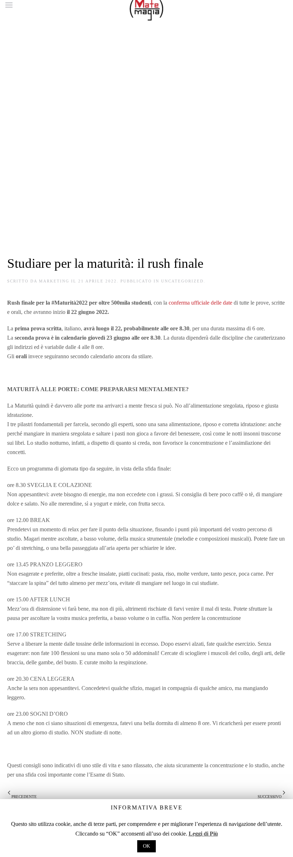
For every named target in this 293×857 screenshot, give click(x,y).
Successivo (270, 796)
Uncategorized (182, 281)
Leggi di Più (203, 834)
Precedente (23, 796)
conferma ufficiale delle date (200, 303)
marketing (54, 281)
